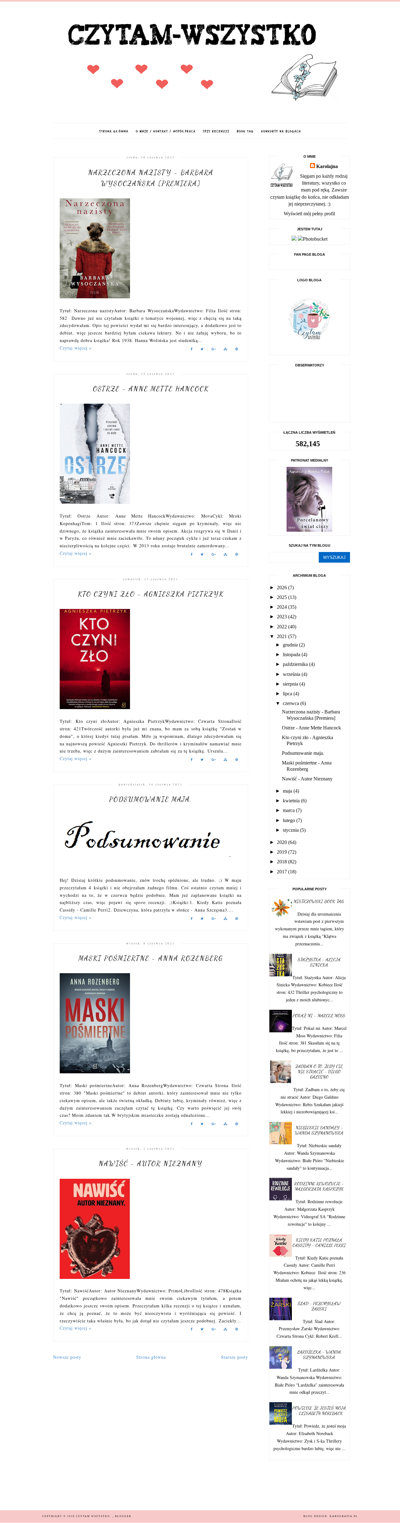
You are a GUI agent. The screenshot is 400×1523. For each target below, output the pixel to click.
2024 (282, 607)
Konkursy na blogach (281, 131)
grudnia (291, 644)
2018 (282, 861)
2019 (282, 852)
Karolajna (327, 166)
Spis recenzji (216, 131)
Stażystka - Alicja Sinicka (319, 962)
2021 (282, 636)
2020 (282, 842)
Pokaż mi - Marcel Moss (319, 1015)
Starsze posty (234, 1357)
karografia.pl (344, 1516)
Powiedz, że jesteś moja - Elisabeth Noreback (319, 1410)
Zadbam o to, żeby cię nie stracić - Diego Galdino (319, 1072)
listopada (292, 654)
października (296, 664)
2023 (282, 616)
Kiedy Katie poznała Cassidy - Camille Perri (319, 1242)
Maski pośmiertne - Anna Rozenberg (150, 958)
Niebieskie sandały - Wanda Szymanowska (319, 1130)
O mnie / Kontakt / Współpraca (166, 131)
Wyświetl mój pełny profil (309, 213)
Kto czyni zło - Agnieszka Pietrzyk (151, 594)
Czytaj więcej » (76, 348)
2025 (282, 597)
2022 (282, 626)
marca (289, 810)
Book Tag (245, 131)
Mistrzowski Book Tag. (319, 901)
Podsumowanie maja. (150, 799)
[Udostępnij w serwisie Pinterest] (237, 350)
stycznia (291, 830)
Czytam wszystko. (94, 1516)
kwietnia (292, 800)
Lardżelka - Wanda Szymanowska (319, 1354)
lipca (288, 693)
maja (288, 791)
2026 (282, 587)
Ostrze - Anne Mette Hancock (151, 389)
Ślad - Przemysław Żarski (319, 1306)
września (292, 674)
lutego (289, 820)
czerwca (291, 703)
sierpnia (291, 684)
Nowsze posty (67, 1357)
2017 (282, 871)
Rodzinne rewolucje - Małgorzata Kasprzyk (319, 1186)
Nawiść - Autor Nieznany (150, 1163)
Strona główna (113, 131)
